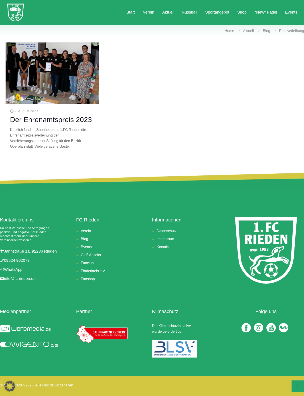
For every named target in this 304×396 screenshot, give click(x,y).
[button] (10, 386)
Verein (86, 231)
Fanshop (88, 279)
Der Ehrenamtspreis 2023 (51, 120)
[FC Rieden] (15, 12)
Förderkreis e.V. (93, 271)
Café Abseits (91, 255)
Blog (266, 31)
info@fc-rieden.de (20, 278)
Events (86, 247)
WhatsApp (13, 269)
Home (229, 31)
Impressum (165, 239)
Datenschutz (166, 231)
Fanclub (87, 263)
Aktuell (248, 31)
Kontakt (163, 247)
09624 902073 (17, 260)
